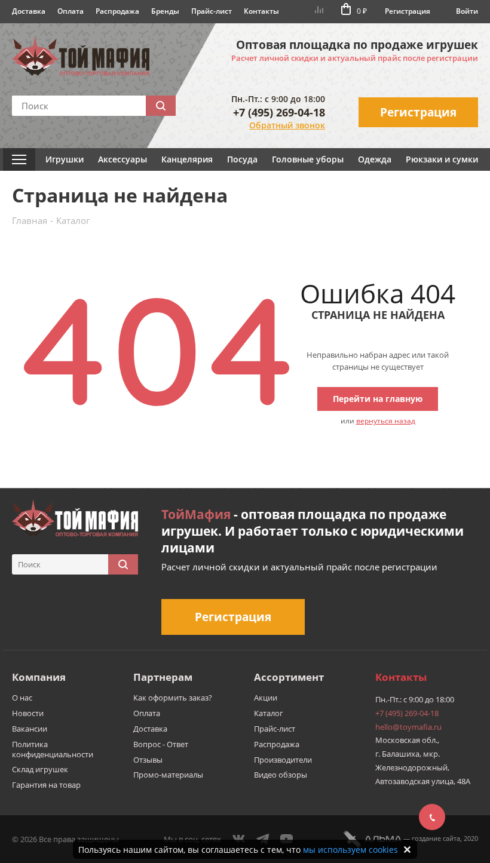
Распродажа (117, 11)
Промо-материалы (168, 774)
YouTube (287, 839)
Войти (467, 11)
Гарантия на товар (46, 784)
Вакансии (29, 728)
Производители (283, 759)
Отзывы (148, 759)
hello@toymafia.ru (408, 726)
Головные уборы (308, 159)
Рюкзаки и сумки (442, 159)
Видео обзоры (280, 774)
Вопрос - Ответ (160, 744)
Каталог (268, 713)
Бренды (165, 11)
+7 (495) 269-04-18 (279, 112)
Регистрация (407, 11)
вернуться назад (385, 421)
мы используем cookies (350, 849)
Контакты (261, 11)
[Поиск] (161, 106)
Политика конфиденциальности (52, 749)
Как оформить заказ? (172, 697)
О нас (22, 697)
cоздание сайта (436, 838)
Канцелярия (187, 159)
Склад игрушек (40, 769)
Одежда (374, 159)
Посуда (242, 159)
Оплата (70, 11)
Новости (28, 713)
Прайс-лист (211, 11)
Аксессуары (122, 159)
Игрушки (64, 159)
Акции (265, 697)
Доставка (28, 11)
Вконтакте (239, 839)
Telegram (263, 839)
